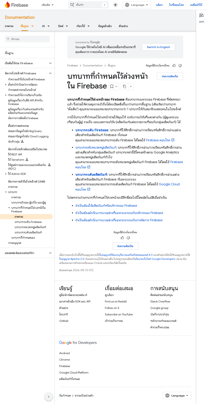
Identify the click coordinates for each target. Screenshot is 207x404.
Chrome (64, 359)
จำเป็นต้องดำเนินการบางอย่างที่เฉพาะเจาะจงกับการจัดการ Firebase (119, 220)
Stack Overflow (160, 301)
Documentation (20, 17)
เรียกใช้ (81, 26)
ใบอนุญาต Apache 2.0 (71, 259)
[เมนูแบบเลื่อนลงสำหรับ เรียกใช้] (90, 26)
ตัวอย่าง (123, 26)
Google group (159, 308)
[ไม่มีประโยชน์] (180, 66)
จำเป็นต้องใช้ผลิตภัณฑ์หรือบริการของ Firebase (106, 206)
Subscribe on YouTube (119, 314)
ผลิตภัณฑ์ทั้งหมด (69, 379)
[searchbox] (27, 39)
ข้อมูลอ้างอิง (105, 26)
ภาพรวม (9, 26)
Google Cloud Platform (74, 372)
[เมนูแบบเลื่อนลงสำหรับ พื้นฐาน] (33, 26)
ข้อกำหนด (65, 395)
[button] (24, 63)
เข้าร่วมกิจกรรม (114, 321)
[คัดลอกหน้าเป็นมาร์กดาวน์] (124, 86)
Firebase (72, 65)
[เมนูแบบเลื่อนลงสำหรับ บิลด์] (68, 26)
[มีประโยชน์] (174, 66)
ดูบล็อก (109, 295)
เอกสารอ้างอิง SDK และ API (74, 301)
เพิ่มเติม (46, 5)
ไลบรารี (63, 314)
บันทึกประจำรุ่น (159, 314)
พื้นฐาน (25, 26)
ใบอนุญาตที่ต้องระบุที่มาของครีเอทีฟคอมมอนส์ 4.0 (126, 255)
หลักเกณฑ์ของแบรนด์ (163, 321)
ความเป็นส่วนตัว (84, 395)
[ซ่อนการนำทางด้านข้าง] (49, 397)
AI (43, 26)
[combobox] (88, 4)
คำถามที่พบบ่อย (159, 327)
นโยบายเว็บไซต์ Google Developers (154, 259)
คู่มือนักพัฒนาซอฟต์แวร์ (73, 295)
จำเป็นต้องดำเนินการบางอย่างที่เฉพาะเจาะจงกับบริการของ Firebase (119, 213)
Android (64, 353)
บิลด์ (60, 26)
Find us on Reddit (116, 301)
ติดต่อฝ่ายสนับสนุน (161, 295)
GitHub (63, 321)
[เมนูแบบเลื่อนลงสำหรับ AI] (50, 26)
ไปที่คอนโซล (176, 5)
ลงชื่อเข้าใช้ (196, 5)
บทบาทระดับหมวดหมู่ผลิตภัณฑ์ (95, 148)
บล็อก (159, 5)
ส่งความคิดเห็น (170, 76)
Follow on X (112, 308)
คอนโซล (158, 140)
